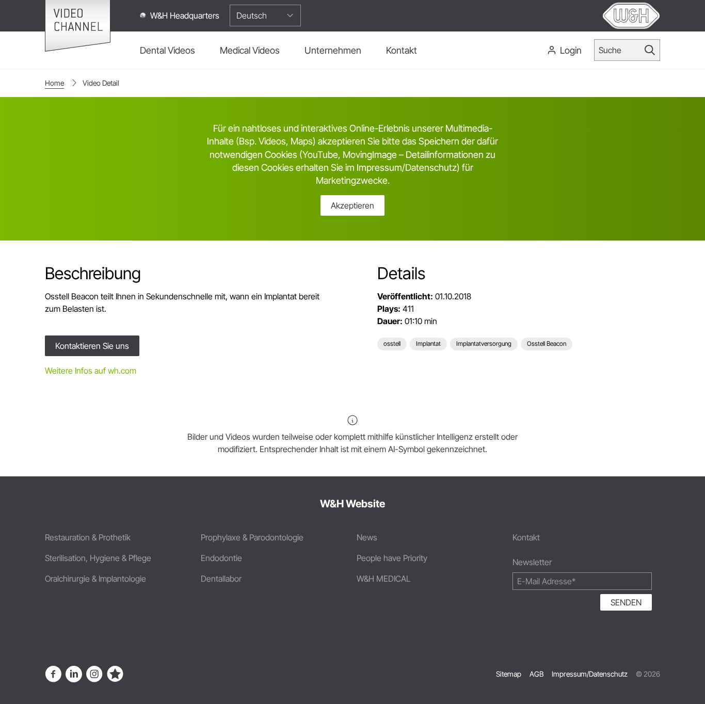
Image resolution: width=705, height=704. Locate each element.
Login (571, 50)
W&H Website (352, 504)
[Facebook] (53, 674)
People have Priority (392, 558)
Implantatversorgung (483, 343)
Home (54, 82)
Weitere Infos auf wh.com (90, 370)
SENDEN (626, 602)
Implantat (428, 343)
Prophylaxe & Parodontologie (252, 537)
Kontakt (526, 537)
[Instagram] (94, 674)
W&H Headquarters (184, 15)
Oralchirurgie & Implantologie (95, 578)
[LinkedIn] (74, 674)
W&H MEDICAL (383, 578)
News (367, 537)
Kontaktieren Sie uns (92, 346)
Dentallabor (221, 578)
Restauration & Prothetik (88, 537)
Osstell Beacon (546, 343)
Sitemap (508, 673)
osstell (391, 343)
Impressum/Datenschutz (590, 673)
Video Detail (101, 82)
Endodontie (221, 558)
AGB (536, 673)
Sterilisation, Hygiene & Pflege (98, 558)
